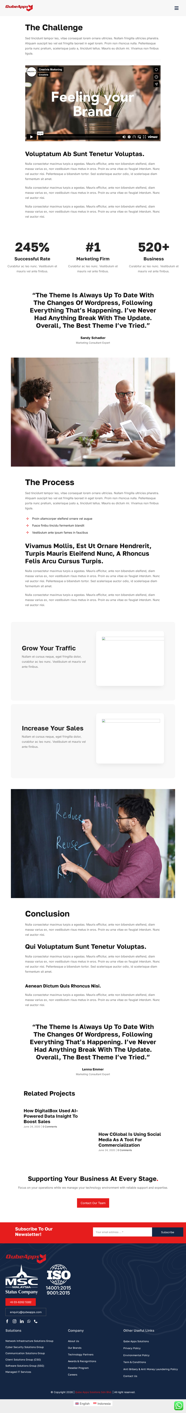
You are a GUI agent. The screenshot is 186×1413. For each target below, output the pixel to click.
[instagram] (14, 1321)
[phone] (36, 1321)
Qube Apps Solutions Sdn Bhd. (93, 1392)
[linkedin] (22, 1321)
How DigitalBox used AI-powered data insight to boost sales (51, 1116)
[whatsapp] (28, 1321)
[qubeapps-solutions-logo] (19, 6)
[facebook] (7, 1321)
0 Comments (50, 1126)
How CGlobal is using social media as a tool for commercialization (129, 1139)
